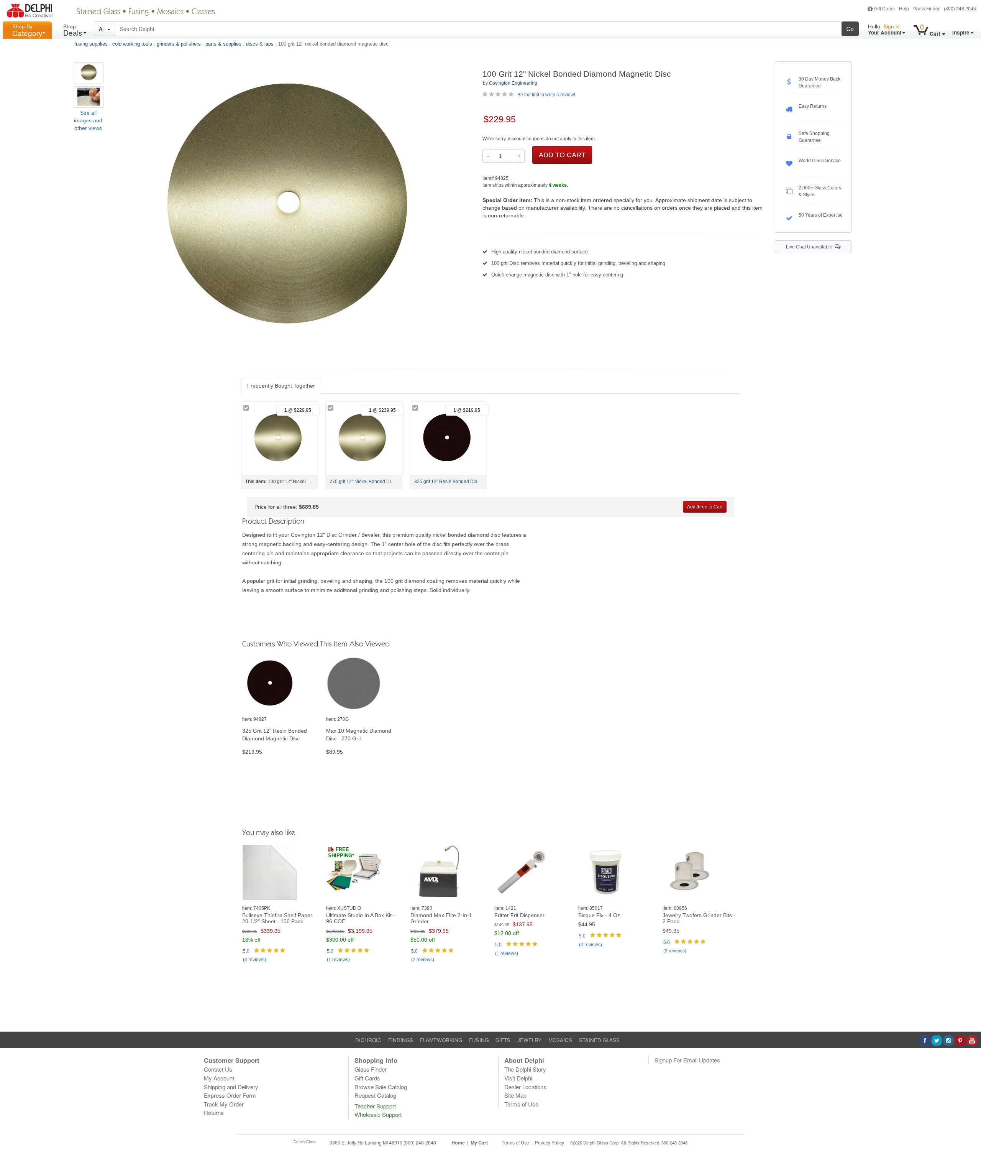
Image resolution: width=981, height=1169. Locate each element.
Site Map (515, 1095)
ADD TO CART (562, 155)
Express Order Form (230, 1095)
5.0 (246, 951)
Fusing (138, 12)
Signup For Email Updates (687, 1060)
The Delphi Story (525, 1069)
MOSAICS (560, 1040)
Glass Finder (926, 8)
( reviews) (254, 959)
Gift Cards (884, 8)
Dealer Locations (525, 1087)
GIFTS (502, 1040)
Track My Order (224, 1104)
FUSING (479, 1040)
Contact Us (218, 1069)
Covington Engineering (513, 83)
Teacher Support (375, 1106)
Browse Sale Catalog (380, 1087)
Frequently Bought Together (281, 386)
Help (904, 8)
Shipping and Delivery (231, 1087)
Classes (203, 12)
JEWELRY (529, 1040)
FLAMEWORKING (441, 1040)
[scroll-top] (969, 1147)
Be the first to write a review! (546, 94)
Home (458, 1142)
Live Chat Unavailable (810, 247)
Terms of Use (521, 1104)
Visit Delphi (518, 1078)
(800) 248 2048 (960, 8)
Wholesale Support (378, 1114)
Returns (214, 1112)
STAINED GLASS (599, 1040)
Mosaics (170, 12)
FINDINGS (400, 1040)
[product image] (280, 684)
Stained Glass (98, 12)
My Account (219, 1078)
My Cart (479, 1142)
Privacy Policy (549, 1142)
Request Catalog (375, 1095)
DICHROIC (368, 1040)
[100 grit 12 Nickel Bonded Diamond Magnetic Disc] (88, 73)
